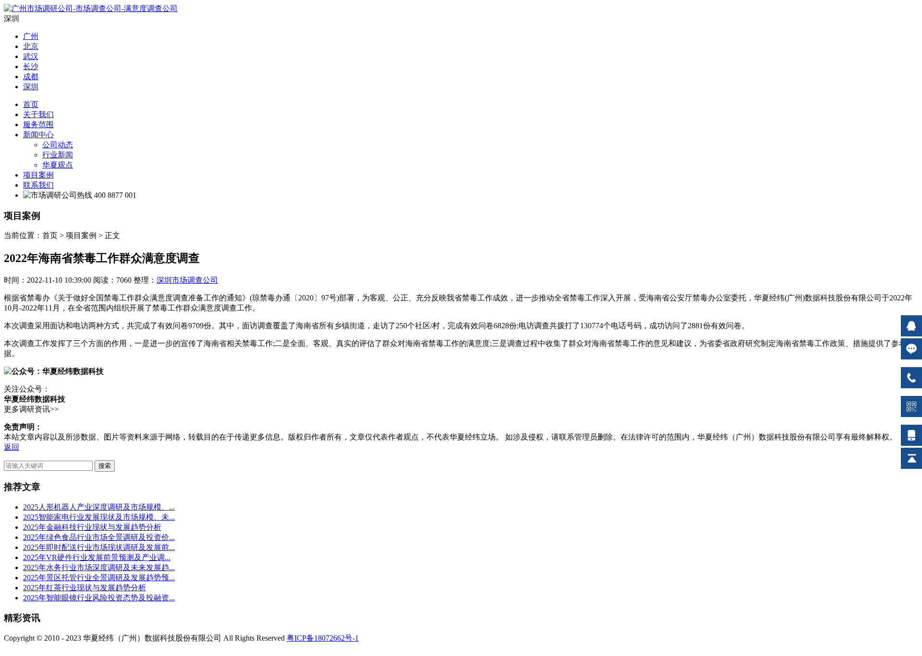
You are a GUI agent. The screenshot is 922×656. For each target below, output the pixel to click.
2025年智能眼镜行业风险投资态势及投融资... (99, 598)
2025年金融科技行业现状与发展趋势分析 (92, 527)
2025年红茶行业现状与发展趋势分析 (84, 588)
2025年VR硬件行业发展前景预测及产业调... (96, 557)
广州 (30, 36)
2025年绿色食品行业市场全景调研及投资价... (99, 537)
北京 (30, 46)
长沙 (30, 66)
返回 (11, 447)
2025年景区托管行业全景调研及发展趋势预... (99, 577)
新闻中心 (38, 135)
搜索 (104, 465)
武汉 (30, 56)
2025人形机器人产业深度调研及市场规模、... (99, 507)
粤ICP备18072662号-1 (323, 638)
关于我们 (38, 114)
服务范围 (38, 124)
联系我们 (38, 185)
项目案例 (38, 175)
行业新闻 (57, 155)
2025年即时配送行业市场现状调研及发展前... (99, 547)
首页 (30, 104)
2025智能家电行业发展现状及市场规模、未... (99, 517)
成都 (30, 76)
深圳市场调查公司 (187, 280)
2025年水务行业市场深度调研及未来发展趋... (99, 567)
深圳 (30, 87)
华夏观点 (57, 165)
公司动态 (57, 145)
